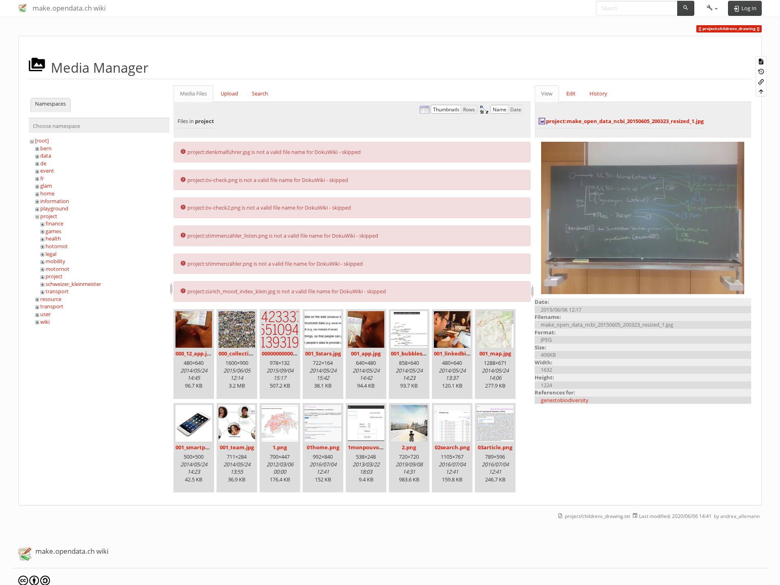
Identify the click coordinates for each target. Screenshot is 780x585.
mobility (55, 261)
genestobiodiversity (565, 400)
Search (260, 93)
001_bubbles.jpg (411, 353)
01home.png (323, 447)
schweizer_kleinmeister (73, 284)
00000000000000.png (287, 353)
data (45, 155)
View (546, 93)
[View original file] (642, 217)
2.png (409, 447)
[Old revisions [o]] (761, 71)
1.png (280, 447)
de (43, 163)
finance (54, 223)
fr (42, 178)
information (54, 201)
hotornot (57, 246)
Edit (571, 93)
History (598, 93)
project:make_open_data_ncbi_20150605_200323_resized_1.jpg (625, 121)
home (47, 193)
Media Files (193, 93)
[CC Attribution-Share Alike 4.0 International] (34, 580)
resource (50, 299)
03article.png (495, 447)
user (45, 314)
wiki (45, 321)
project (48, 216)
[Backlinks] (761, 81)
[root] (42, 140)
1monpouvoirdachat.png (380, 447)
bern (46, 148)
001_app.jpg (366, 353)
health (53, 238)
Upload (229, 93)
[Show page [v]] (761, 61)
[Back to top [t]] (761, 91)
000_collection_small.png (251, 353)
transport (57, 291)
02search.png (452, 447)
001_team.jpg (237, 447)
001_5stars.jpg (323, 353)
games (53, 231)
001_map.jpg (495, 353)
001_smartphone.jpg (202, 447)
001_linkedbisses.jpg (460, 353)
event (47, 170)
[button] (712, 8)
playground (54, 208)
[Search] (685, 8)
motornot (57, 269)
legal (51, 254)
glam (46, 185)
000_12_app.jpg (194, 353)
